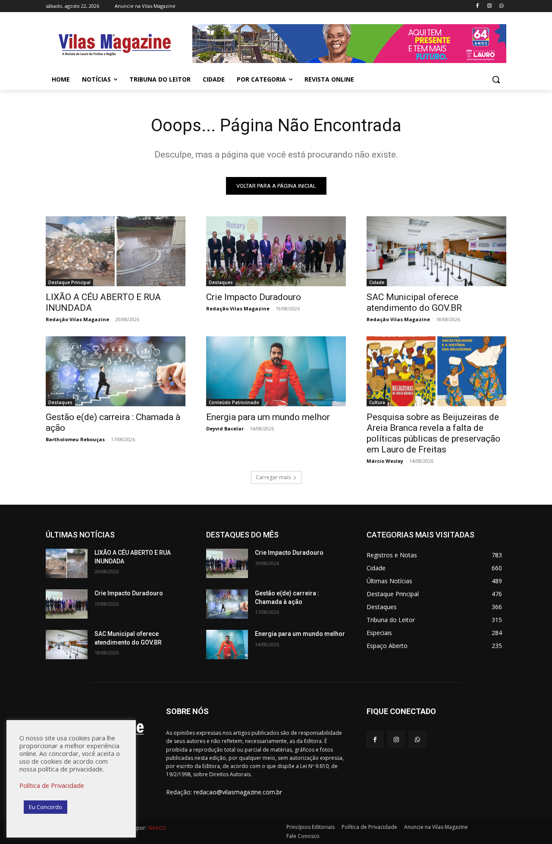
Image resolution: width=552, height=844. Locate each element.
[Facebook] (478, 6)
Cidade (376, 282)
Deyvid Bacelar (225, 428)
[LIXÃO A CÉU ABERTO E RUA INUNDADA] (115, 251)
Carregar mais (273, 477)
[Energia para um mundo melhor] (276, 371)
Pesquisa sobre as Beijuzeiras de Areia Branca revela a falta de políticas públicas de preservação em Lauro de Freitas (433, 433)
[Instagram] (489, 6)
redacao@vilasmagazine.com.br (238, 792)
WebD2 (156, 827)
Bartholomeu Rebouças (75, 439)
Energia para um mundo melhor (268, 417)
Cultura (377, 402)
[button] (496, 79)
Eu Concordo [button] (45, 807)
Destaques (221, 282)
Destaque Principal (69, 282)
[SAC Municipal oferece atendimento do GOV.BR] (436, 251)
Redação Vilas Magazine (77, 319)
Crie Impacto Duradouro (253, 297)
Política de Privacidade (51, 785)
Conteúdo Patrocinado (234, 402)
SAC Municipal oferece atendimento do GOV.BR (414, 302)
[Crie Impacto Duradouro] (276, 251)
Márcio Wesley (385, 461)
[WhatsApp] (501, 6)
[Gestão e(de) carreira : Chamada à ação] (115, 371)
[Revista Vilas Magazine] (115, 44)
